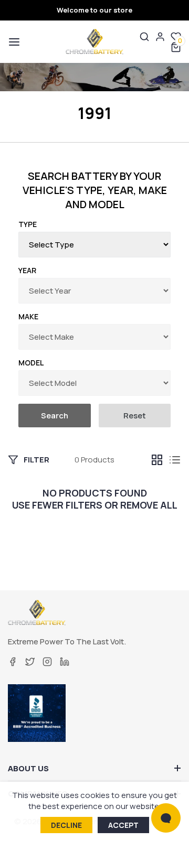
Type (27, 224)
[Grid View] (157, 460)
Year (27, 270)
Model (31, 363)
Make (28, 316)
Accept (123, 825)
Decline (66, 825)
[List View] (175, 460)
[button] (13, 42)
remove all (148, 505)
